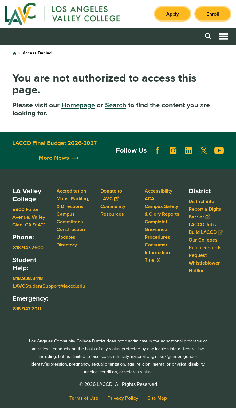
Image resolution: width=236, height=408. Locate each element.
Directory (67, 244)
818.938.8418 (28, 278)
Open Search (208, 36)
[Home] (71, 14)
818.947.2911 (27, 308)
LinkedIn (188, 150)
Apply (172, 14)
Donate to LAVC (111, 194)
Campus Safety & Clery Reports (162, 210)
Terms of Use (83, 398)
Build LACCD (203, 232)
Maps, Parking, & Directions (73, 202)
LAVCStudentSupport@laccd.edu (49, 286)
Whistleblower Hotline (204, 266)
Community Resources (112, 210)
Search (115, 105)
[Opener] (230, 162)
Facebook (157, 150)
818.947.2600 (28, 247)
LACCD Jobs (202, 224)
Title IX (152, 260)
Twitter (203, 150)
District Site (201, 201)
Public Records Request (205, 251)
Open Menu (223, 36)
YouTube (219, 150)
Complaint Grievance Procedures (157, 229)
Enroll (212, 14)
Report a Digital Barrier (206, 213)
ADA (150, 198)
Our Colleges (203, 239)
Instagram (173, 150)
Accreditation (71, 190)
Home (14, 53)
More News (54, 157)
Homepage (78, 105)
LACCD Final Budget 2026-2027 (54, 142)
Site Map (157, 398)
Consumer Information (157, 248)
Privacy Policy (123, 398)
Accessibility (158, 190)
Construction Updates (71, 233)
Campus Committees (70, 217)
